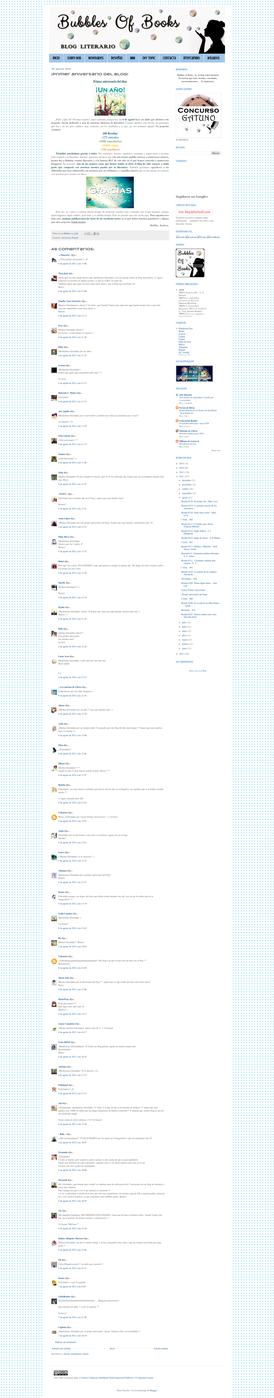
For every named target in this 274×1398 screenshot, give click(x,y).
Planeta (182, 349)
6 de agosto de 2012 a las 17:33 (72, 1074)
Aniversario (66, 237)
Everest (182, 333)
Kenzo (61, 892)
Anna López (64, 518)
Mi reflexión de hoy (187, 443)
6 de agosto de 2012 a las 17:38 (72, 1124)
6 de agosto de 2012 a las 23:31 (72, 1268)
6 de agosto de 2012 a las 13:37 (72, 882)
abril (184, 635)
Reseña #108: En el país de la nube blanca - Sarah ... (200, 604)
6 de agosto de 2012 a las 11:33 (72, 444)
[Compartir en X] (91, 233)
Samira (61, 454)
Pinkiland (63, 1085)
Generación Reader (188, 420)
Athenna (62, 870)
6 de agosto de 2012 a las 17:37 (72, 1093)
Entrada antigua (161, 1348)
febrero (185, 643)
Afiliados (213, 58)
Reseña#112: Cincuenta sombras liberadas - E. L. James (200, 555)
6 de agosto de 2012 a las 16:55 (72, 1056)
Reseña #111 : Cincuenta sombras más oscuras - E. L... (198, 562)
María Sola (63, 977)
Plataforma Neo (186, 328)
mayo (184, 630)
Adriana (62, 1066)
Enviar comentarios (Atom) (76, 1353)
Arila (60, 723)
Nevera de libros (187, 407)
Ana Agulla (64, 411)
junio (184, 626)
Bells (60, 628)
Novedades (96, 58)
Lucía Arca (63, 656)
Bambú (61, 784)
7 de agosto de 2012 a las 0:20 (71, 1286)
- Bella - (62, 1134)
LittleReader (64, 1296)
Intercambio (191, 58)
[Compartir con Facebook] (94, 233)
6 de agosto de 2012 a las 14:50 (72, 967)
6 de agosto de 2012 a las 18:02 (72, 1142)
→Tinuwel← (64, 255)
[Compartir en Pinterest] (97, 233)
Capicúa (62, 1327)
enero (185, 648)
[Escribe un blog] (88, 233)
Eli (59, 1259)
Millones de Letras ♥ (189, 441)
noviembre (187, 484)
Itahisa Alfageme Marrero (70, 1238)
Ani (60, 1103)
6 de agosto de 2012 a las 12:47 (72, 774)
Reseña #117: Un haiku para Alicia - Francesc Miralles (197, 525)
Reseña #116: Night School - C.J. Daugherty (196, 532)
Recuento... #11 (188, 609)
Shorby (61, 582)
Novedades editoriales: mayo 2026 (194, 423)
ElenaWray (63, 999)
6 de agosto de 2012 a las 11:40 (72, 462)
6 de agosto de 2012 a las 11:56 (72, 572)
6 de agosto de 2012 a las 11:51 (72, 508)
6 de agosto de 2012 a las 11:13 (72, 315)
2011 (181, 653)
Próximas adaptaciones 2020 (191, 433)
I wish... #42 (187, 519)
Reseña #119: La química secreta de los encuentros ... (199, 507)
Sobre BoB (74, 58)
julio (184, 622)
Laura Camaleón (66, 1023)
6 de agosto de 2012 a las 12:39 (72, 713)
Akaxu (61, 705)
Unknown (63, 812)
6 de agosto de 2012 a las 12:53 (72, 802)
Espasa (182, 339)
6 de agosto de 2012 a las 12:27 (72, 677)
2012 (181, 476)
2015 (181, 463)
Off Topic (149, 58)
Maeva (182, 344)
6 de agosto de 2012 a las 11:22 (72, 355)
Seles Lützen (64, 435)
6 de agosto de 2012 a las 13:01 (72, 820)
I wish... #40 (187, 598)
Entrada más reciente (61, 1348)
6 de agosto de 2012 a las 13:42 (72, 928)
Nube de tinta (185, 341)
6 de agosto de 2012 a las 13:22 (72, 860)
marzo (185, 639)
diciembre (187, 480)
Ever (60, 325)
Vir (60, 1210)
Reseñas (117, 58)
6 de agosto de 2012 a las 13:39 (72, 903)
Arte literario (185, 394)
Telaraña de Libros (188, 430)
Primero (75, 237)
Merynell (62, 1180)
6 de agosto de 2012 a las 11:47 (72, 484)
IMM (132, 58)
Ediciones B (184, 355)
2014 (181, 467)
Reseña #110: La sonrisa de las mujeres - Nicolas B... (199, 573)
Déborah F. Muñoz (67, 392)
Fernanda (63, 1152)
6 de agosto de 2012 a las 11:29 (72, 425)
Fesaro (61, 1278)
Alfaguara (183, 347)
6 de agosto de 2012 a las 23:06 (72, 1249)
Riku (60, 347)
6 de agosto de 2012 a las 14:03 (72, 946)
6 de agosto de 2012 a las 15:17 (72, 1013)
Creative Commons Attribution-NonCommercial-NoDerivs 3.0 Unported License (117, 1377)
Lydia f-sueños (65, 913)
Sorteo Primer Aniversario (193, 589)
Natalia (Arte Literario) (69, 301)
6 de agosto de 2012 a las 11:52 (72, 551)
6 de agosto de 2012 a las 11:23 (72, 383)
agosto (185, 497)
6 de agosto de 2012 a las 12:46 (72, 735)
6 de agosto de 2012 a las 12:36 (72, 695)
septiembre (187, 493)
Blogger (153, 1390)
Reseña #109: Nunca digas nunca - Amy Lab (199, 584)
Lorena (61, 365)
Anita (61, 831)
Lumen (182, 336)
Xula (60, 472)
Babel (61, 561)
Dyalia (61, 607)
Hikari (61, 763)
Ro (59, 938)
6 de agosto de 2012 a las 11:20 (72, 337)
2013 (181, 472)
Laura (61, 852)
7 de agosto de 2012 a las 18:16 (72, 1335)
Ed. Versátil (184, 352)
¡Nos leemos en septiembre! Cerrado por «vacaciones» (196, 398)
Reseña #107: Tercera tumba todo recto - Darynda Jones (199, 616)
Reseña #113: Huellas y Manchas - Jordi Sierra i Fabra (199, 548)
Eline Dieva (63, 536)
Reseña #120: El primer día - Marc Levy (199, 501)
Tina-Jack (63, 273)
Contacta (169, 58)
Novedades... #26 (189, 578)
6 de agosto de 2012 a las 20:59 (72, 1200)
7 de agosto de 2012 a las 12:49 (72, 1317)
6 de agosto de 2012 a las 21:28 (72, 1228)
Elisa (60, 745)
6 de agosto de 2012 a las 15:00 (72, 989)
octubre (185, 488)
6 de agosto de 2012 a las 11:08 (72, 263)
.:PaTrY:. (62, 493)
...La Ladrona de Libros (69, 687)
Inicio (56, 58)
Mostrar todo (216, 450)
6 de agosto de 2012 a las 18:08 (72, 1169)
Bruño (181, 331)
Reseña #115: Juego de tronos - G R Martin (200, 537)
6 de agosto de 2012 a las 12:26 (72, 646)
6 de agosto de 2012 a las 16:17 (72, 1032)
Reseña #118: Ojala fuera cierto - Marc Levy (198, 514)
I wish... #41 (187, 542)
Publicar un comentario (65, 1342)
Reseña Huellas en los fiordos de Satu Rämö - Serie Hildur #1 (198, 411)
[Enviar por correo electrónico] (85, 233)
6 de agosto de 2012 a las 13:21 (72, 842)
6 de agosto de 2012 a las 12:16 (72, 597)
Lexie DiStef (64, 1042)
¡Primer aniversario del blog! (194, 594)
